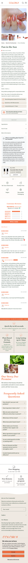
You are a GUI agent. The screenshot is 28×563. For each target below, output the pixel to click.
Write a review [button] (14, 221)
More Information (6, 133)
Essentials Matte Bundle (16, 170)
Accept (13, 552)
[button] (23, 3)
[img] (4, 231)
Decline (13, 556)
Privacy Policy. (13, 548)
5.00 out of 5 (17, 206)
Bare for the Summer (11, 43)
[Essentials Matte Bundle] (5, 172)
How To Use (4, 128)
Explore (3, 515)
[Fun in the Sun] (4, 37)
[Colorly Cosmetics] (14, 3)
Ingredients (4, 124)
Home (2, 43)
